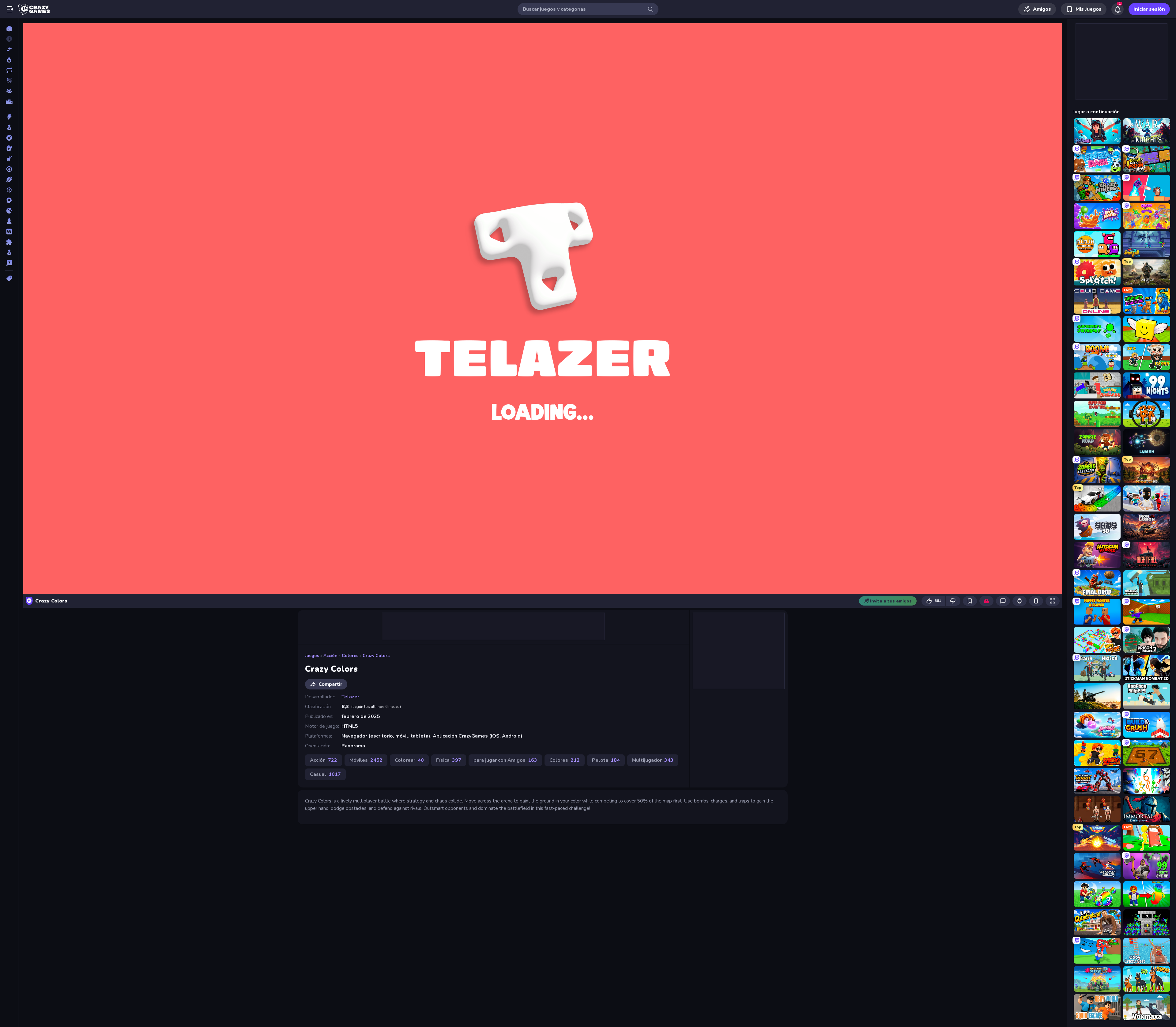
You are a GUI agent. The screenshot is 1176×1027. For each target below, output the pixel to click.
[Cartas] (9, 148)
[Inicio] (9, 28)
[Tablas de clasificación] (9, 101)
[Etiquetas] (9, 278)
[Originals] (9, 80)
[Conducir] (9, 169)
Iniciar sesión (1149, 9)
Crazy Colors (376, 656)
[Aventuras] (9, 138)
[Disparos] (9, 190)
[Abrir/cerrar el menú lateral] (9, 9)
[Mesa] (9, 221)
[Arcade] (9, 127)
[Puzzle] (9, 242)
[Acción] (9, 117)
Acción (330, 656)
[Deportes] (9, 179)
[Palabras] (9, 231)
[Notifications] (1117, 9)
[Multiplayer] (9, 91)
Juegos (312, 656)
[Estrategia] (9, 200)
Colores (350, 656)
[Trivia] (9, 263)
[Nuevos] (9, 49)
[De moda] (9, 60)
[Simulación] (9, 252)
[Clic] (9, 158)
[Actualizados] (9, 70)
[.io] (9, 211)
